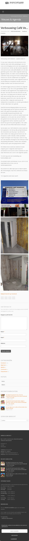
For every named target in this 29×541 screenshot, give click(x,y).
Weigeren (14, 535)
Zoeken (27, 420)
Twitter (12, 6)
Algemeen (3, 365)
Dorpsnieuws (4, 371)
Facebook (9, 6)
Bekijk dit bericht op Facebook (9, 294)
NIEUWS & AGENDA (9, 507)
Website (3, 343)
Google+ (9, 297)
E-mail (16, 6)
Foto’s (3, 381)
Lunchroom (4, 369)
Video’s (3, 384)
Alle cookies (15, 531)
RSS (19, 6)
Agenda (3, 367)
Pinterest (13, 297)
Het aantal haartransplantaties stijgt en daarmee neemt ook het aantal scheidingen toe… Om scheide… (16, 402)
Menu (3, 11)
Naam (2, 331)
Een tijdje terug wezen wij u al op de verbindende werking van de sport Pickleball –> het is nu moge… (16, 396)
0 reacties (3, 33)
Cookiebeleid (14, 539)
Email (2, 337)
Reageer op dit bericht (7, 314)
